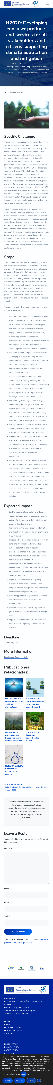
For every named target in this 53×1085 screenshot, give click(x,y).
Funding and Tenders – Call (16, 657)
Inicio (7, 64)
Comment (9, 848)
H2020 (13, 790)
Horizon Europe (35, 64)
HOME (7, 1021)
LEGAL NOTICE (11, 1044)
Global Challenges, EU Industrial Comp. (19, 787)
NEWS (7, 1024)
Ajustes (31, 1081)
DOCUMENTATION (12, 1027)
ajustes (23, 1074)
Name (7, 888)
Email (7, 902)
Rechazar (19, 1081)
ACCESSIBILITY (11, 1053)
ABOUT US (9, 1033)
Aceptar (7, 1081)
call (8, 790)
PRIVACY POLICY (11, 1047)
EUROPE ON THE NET (13, 1030)
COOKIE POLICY (11, 1050)
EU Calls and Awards (19, 64)
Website (8, 916)
